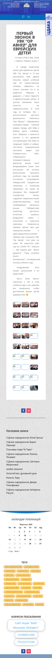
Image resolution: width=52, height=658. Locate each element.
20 (40, 539)
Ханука (26, 579)
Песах (37, 587)
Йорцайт (10, 583)
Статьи (9, 596)
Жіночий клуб (12, 579)
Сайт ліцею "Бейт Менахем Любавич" (26, 625)
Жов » (17, 551)
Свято (9, 575)
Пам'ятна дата (12, 587)
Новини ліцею (30, 61)
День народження (13, 566)
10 (25, 535)
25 (30, 543)
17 (25, 539)
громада (23, 570)
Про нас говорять (13, 604)
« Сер (10, 551)
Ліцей (35, 570)
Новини (19, 61)
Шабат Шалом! (14, 469)
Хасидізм (39, 583)
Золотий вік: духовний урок (21, 473)
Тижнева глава (32, 591)
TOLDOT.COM (26, 642)
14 (10, 539)
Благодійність (31, 566)
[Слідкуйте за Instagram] (29, 410)
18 (30, 539)
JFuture (26, 587)
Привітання (22, 600)
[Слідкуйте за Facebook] (23, 410)
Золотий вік (24, 583)
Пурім (9, 600)
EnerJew (28, 604)
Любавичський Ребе (14, 591)
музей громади (24, 596)
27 (40, 543)
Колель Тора (13, 477)
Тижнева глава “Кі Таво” (19, 449)
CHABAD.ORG (26, 635)
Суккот (38, 596)
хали (40, 604)
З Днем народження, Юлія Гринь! (24, 437)
